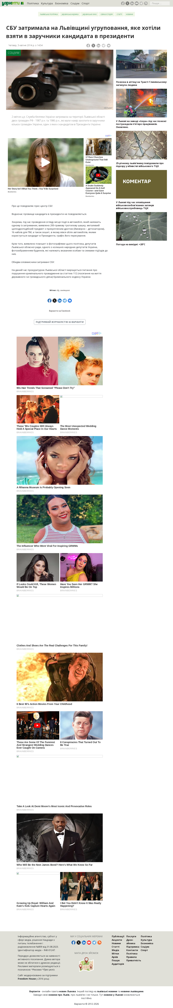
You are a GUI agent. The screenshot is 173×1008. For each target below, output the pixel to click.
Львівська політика (49, 14)
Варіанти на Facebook (59, 310)
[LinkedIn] (98, 45)
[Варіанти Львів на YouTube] (137, 3)
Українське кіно (90, 14)
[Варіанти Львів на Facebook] (123, 3)
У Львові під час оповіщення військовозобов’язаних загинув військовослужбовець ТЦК (135, 205)
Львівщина (65, 290)
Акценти (117, 939)
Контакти (132, 950)
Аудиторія (118, 963)
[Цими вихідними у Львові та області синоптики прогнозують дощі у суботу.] (141, 226)
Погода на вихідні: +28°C (130, 244)
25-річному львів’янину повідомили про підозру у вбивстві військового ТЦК (140, 165)
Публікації (118, 936)
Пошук (116, 960)
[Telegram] (103, 45)
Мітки (115, 953)
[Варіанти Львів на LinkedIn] (132, 3)
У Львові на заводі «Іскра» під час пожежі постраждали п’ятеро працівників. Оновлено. (141, 124)
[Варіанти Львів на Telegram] (141, 3)
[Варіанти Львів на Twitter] (127, 3)
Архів (115, 956)
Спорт (86, 3)
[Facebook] (88, 45)
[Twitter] (93, 45)
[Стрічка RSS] (146, 3)
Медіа (115, 950)
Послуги (131, 936)
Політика (33, 3)
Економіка (61, 3)
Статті (119, 14)
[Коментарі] (109, 45)
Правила (131, 956)
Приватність (133, 960)
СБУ (57, 290)
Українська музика (70, 14)
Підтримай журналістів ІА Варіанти (60, 321)
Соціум (75, 3)
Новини (129, 14)
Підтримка (132, 946)
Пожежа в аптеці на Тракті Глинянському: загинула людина (141, 83)
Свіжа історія (107, 14)
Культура (47, 3)
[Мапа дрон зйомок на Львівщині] (86, 964)
